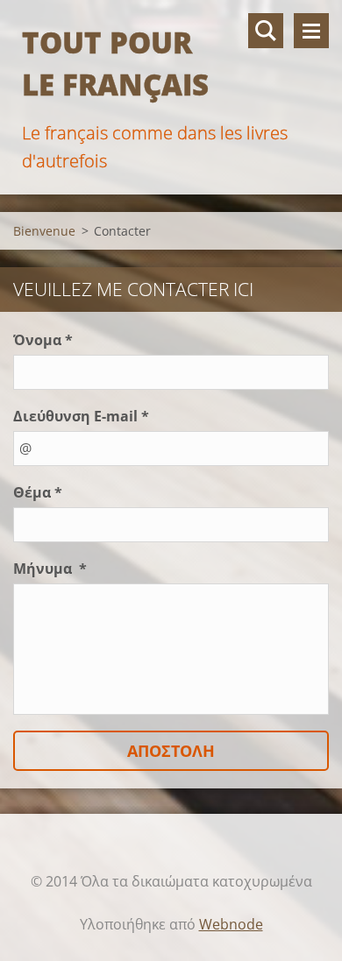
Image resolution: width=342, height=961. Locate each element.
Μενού (311, 30)
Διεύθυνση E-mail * (81, 416)
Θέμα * (37, 492)
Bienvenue (44, 231)
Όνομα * (43, 340)
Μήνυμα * (50, 568)
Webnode (231, 924)
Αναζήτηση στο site (265, 30)
